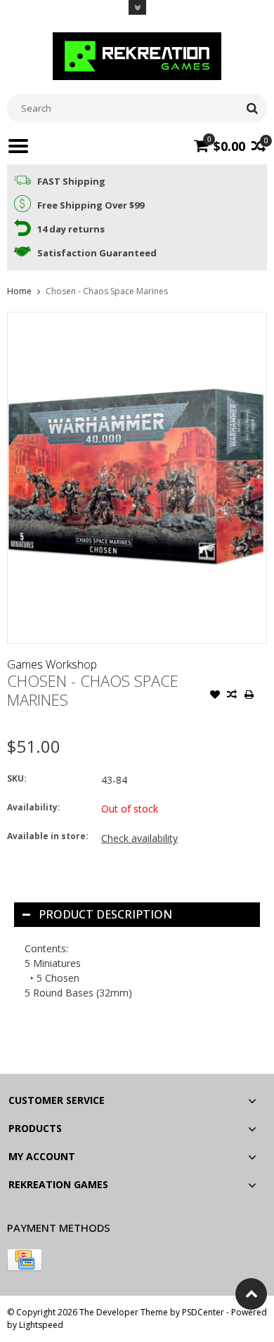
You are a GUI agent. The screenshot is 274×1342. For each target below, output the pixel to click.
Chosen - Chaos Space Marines (107, 291)
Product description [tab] (105, 914)
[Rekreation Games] (137, 55)
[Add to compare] (232, 696)
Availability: (33, 807)
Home (19, 291)
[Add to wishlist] (215, 696)
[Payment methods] (24, 1260)
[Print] (248, 696)
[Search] (252, 108)
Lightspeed (41, 1325)
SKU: (17, 778)
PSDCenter (203, 1312)
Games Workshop (52, 664)
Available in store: (48, 836)
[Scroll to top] (251, 1294)
